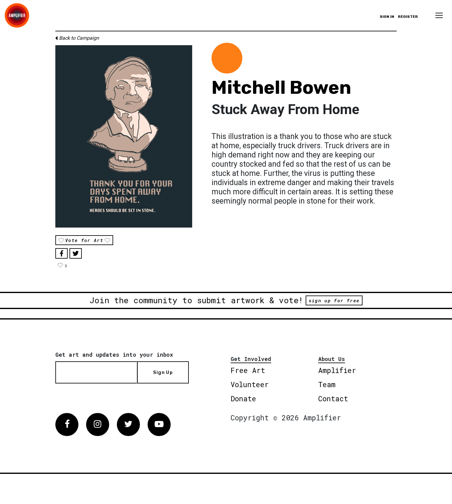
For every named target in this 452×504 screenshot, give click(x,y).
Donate (243, 398)
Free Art (248, 370)
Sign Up (163, 372)
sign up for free (334, 300)
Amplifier (337, 370)
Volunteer (250, 384)
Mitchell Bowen (281, 87)
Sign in (387, 16)
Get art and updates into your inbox (114, 354)
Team (326, 384)
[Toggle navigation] (439, 15)
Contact (333, 398)
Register (408, 16)
